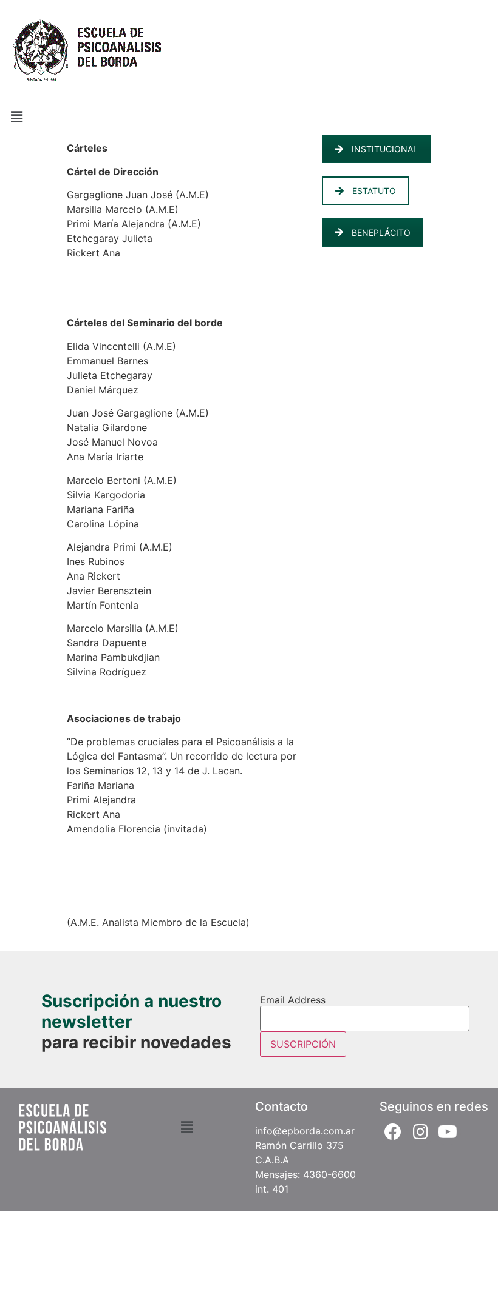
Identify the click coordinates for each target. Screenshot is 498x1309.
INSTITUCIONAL (385, 149)
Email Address (293, 1000)
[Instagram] (420, 1131)
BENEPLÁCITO (381, 232)
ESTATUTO (374, 191)
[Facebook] (393, 1131)
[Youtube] (448, 1131)
